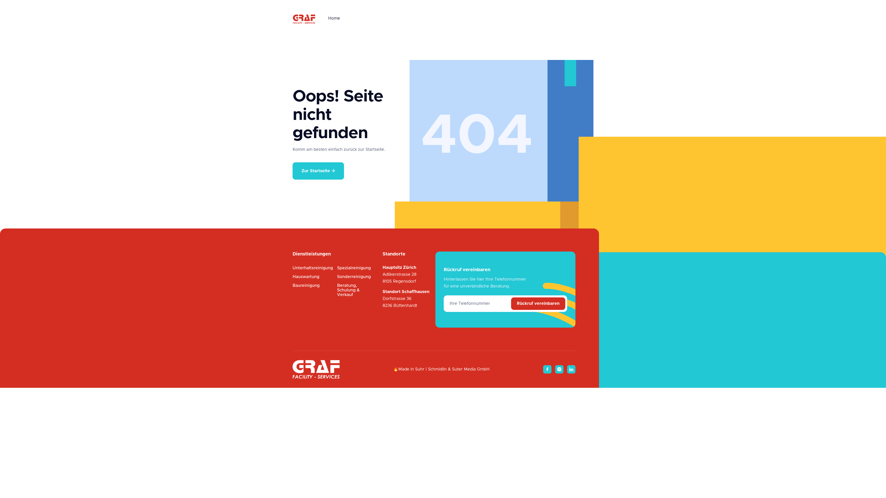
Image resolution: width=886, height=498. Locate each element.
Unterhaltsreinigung (313, 268)
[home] (304, 18)
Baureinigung (306, 286)
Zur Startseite (318, 171)
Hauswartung (306, 277)
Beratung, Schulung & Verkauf (348, 290)
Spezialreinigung (354, 268)
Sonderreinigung (354, 277)
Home (334, 18)
